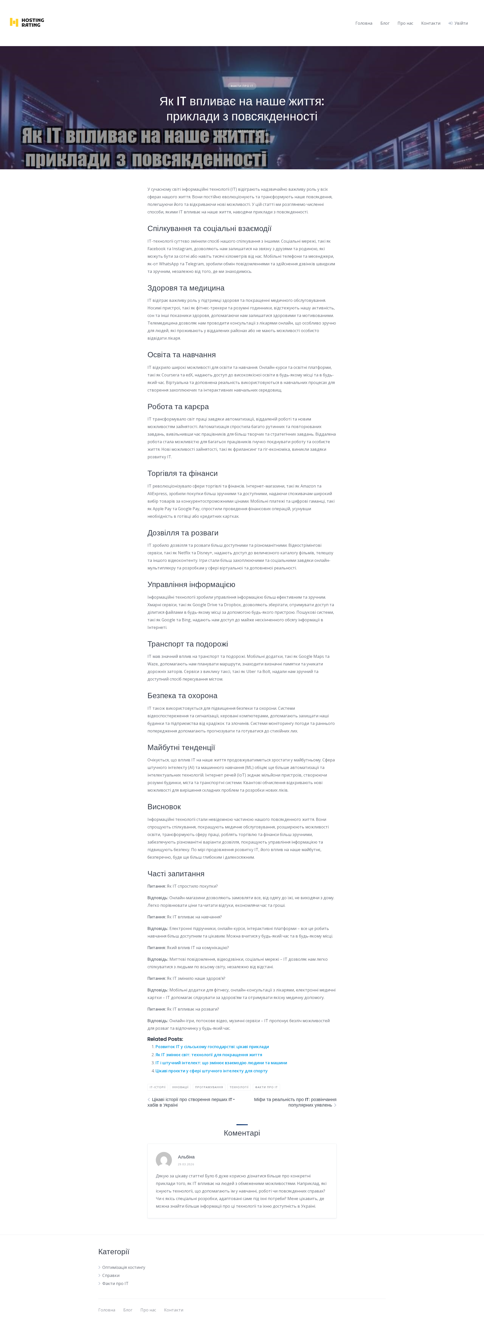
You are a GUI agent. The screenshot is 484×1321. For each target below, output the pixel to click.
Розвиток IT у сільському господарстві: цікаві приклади (212, 1046)
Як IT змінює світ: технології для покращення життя (209, 1054)
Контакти (430, 23)
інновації (180, 1087)
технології (239, 1087)
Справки (110, 1275)
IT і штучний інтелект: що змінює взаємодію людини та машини (221, 1063)
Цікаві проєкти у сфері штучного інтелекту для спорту (212, 1071)
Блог (384, 23)
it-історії (158, 1087)
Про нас (405, 23)
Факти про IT (242, 86)
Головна (363, 23)
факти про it (266, 1087)
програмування (209, 1087)
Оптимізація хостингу (123, 1267)
